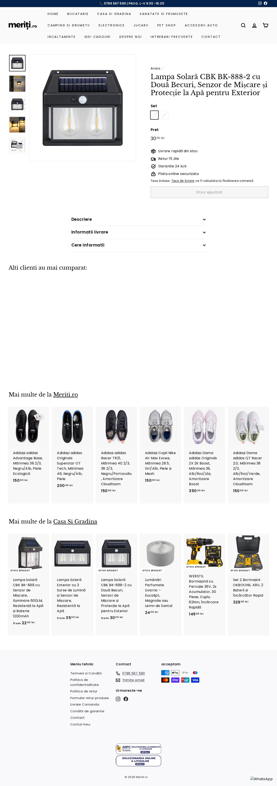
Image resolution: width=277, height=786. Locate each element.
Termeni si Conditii (86, 673)
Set (154, 106)
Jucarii (141, 25)
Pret (155, 129)
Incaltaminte (62, 37)
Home (53, 14)
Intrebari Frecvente (172, 37)
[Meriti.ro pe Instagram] (118, 698)
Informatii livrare (89, 232)
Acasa (155, 68)
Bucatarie (78, 14)
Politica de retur (83, 691)
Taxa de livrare (183, 181)
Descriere (81, 219)
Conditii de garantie (87, 711)
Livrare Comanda (84, 704)
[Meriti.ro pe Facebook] (126, 698)
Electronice (112, 25)
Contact (211, 37)
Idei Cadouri (97, 37)
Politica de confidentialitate (84, 682)
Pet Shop (166, 25)
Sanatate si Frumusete (164, 14)
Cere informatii (87, 245)
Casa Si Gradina (114, 14)
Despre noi (130, 37)
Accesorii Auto (201, 25)
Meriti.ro (65, 394)
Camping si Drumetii (69, 25)
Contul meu (80, 724)
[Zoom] (82, 108)
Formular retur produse (89, 698)
